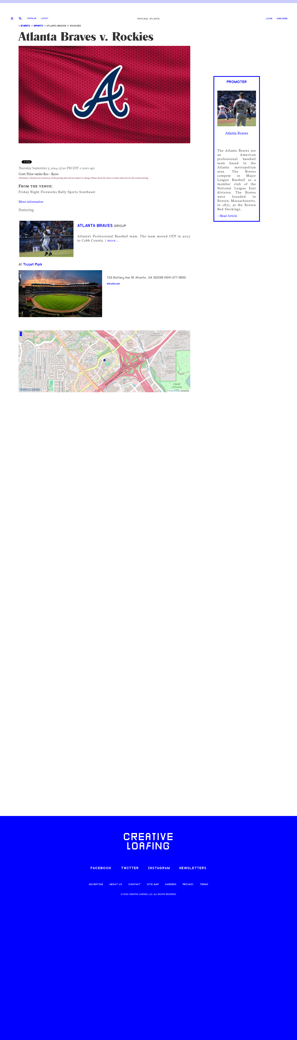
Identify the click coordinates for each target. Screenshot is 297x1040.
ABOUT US (115, 884)
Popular (31, 19)
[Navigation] (10, 18)
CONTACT (134, 884)
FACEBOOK (101, 868)
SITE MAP (153, 884)
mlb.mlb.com (113, 284)
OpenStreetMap (175, 391)
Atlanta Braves (95, 226)
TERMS (204, 884)
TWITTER (130, 868)
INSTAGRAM (159, 868)
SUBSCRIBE (282, 19)
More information (31, 202)
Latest (44, 19)
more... (113, 240)
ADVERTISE (96, 884)
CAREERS (170, 884)
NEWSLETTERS (193, 868)
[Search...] (20, 18)
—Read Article (227, 216)
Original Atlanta (148, 19)
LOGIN (269, 19)
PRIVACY (188, 884)
